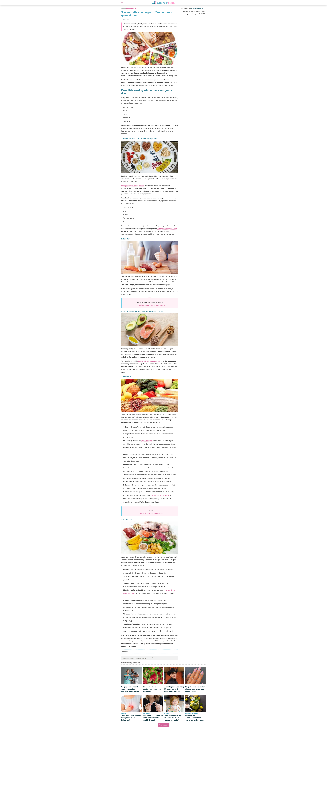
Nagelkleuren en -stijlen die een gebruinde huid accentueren (195, 689)
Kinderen (167, 713)
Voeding (123, 8)
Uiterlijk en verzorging (128, 685)
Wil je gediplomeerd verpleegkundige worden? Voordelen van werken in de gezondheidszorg (131, 689)
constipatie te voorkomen (167, 228)
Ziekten (166, 685)
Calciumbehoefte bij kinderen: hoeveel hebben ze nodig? (172, 718)
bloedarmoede (146, 441)
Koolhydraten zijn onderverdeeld (132, 186)
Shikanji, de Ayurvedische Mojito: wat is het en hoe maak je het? (194, 718)
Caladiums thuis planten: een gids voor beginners (152, 689)
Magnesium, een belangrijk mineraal (150, 513)
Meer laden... (163, 725)
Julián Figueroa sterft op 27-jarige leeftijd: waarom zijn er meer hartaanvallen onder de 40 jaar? (174, 689)
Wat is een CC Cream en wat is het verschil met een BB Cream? (153, 718)
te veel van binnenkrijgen (160, 495)
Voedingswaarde (131, 8)
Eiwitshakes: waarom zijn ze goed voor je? (151, 305)
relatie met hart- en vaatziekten (149, 361)
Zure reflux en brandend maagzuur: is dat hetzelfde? (131, 718)
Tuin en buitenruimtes (149, 685)
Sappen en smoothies (191, 713)
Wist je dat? (146, 713)
